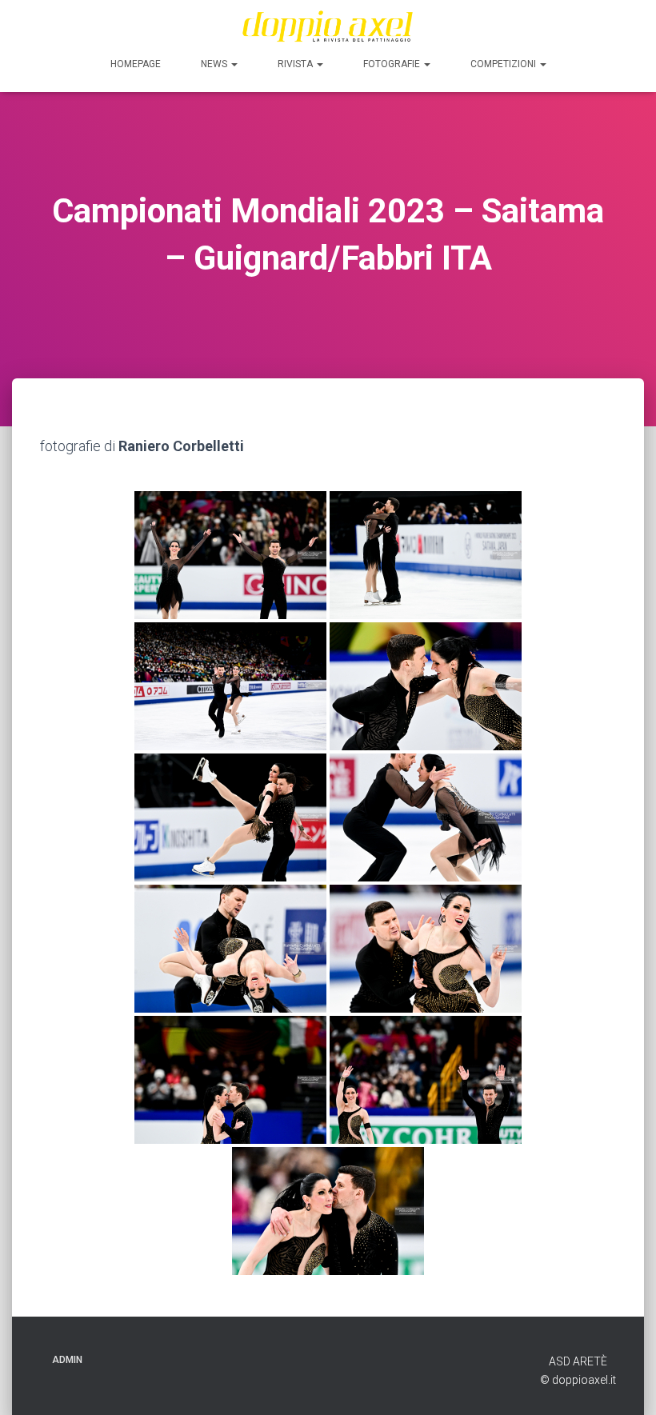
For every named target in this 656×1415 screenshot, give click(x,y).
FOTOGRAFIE (392, 64)
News (215, 64)
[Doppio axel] (328, 26)
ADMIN (67, 1359)
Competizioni (504, 64)
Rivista (296, 64)
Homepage (135, 64)
